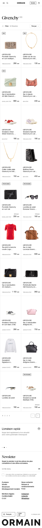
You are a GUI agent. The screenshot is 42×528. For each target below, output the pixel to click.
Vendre (33, 3)
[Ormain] (21, 3)
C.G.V (4, 498)
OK (39, 469)
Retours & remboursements (27, 485)
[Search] (7, 3)
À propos (5, 482)
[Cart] (39, 3)
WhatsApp (25, 498)
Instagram (25, 494)
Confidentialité (7, 496)
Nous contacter (27, 482)
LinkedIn (24, 496)
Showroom (6, 487)
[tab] (2, 447)
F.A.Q (23, 489)
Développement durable (11, 489)
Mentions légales (8, 494)
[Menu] (4, 3)
